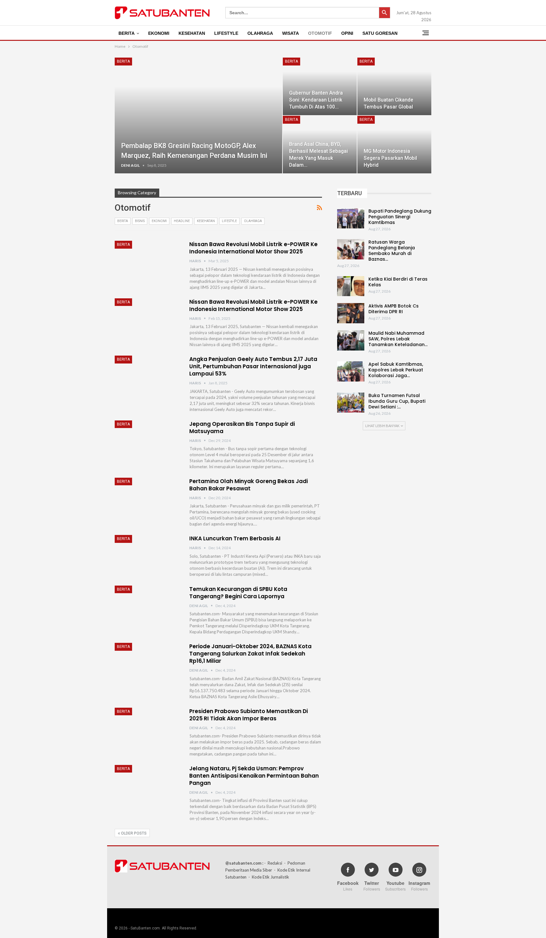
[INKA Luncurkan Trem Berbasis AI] (148, 556)
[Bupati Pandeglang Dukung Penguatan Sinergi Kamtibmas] (350, 218)
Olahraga (260, 33)
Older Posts (133, 833)
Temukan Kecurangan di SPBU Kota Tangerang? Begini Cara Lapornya (238, 592)
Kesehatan (192, 33)
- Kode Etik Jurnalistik (268, 876)
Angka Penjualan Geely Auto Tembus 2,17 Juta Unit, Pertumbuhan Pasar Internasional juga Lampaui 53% (253, 366)
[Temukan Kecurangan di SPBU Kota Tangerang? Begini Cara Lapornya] (148, 607)
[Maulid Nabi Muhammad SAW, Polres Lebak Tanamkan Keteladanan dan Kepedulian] (350, 340)
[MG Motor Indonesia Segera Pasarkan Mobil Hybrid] (394, 144)
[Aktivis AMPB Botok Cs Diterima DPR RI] (350, 313)
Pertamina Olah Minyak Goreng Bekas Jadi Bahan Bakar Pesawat (248, 484)
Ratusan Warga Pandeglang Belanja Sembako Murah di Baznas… (391, 250)
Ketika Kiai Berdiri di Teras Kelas (398, 282)
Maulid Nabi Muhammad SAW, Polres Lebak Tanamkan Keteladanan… (398, 339)
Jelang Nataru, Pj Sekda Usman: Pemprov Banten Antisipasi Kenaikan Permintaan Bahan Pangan (254, 776)
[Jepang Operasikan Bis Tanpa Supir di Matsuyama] (148, 441)
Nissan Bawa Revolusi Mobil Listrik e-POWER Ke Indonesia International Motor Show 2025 (253, 247)
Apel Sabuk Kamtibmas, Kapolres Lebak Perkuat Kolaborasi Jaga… (395, 370)
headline (182, 221)
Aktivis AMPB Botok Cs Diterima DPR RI (393, 309)
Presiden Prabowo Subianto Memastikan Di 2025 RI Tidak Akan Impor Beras (248, 714)
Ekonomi (158, 33)
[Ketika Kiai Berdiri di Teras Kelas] (350, 286)
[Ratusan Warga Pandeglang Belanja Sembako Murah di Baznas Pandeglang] (350, 249)
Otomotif (320, 33)
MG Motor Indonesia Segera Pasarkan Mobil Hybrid (390, 158)
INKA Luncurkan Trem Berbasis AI (235, 538)
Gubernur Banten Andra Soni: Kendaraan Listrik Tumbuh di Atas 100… (316, 100)
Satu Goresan (379, 33)
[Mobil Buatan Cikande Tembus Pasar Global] (394, 86)
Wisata (290, 33)
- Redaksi (273, 863)
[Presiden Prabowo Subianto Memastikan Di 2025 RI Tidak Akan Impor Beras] (148, 729)
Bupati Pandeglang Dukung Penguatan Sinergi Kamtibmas (399, 217)
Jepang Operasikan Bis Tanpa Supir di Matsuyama (242, 427)
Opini (347, 33)
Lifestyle (226, 33)
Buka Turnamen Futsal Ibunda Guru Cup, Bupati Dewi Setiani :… (396, 401)
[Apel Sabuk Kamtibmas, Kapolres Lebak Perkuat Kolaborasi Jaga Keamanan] (350, 371)
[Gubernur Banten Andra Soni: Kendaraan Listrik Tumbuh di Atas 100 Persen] (319, 86)
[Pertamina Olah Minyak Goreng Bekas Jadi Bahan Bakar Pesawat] (148, 499)
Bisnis (140, 221)
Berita (126, 33)
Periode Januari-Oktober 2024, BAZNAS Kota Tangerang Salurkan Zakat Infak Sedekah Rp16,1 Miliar (250, 654)
